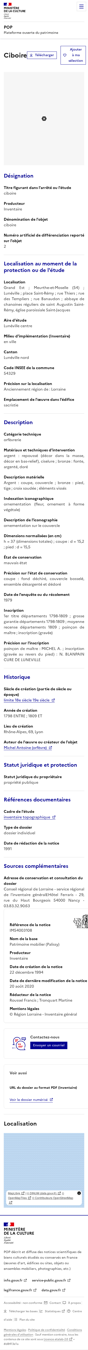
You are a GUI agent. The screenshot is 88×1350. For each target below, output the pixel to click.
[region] (44, 1170)
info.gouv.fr (13, 1280)
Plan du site (27, 1320)
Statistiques (53, 1311)
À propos (74, 1303)
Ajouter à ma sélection (76, 55)
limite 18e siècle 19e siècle (27, 700)
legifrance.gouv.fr (18, 1290)
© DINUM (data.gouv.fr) (42, 1193)
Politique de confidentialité (46, 1330)
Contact (55, 1303)
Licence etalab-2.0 (56, 1339)
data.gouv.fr (51, 1290)
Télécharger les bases (23, 1311)
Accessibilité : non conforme (23, 1303)
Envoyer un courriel (49, 1045)
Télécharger (44, 55)
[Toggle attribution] (79, 1193)
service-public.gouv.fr (49, 1280)
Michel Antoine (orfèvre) (25, 747)
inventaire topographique (27, 817)
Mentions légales (15, 1330)
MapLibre (14, 1193)
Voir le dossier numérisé (29, 1099)
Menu (81, 6)
